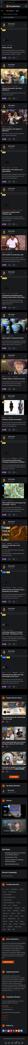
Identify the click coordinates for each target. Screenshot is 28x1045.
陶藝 (13, 929)
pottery (4, 918)
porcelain (17, 916)
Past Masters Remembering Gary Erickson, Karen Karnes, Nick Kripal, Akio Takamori (13, 297)
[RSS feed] (19, 1031)
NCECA (11, 916)
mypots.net (5, 916)
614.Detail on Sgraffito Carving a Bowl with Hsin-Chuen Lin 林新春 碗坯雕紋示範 (14, 769)
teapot (10, 924)
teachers (5, 924)
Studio (16, 921)
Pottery (9, 86)
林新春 (9, 929)
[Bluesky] (21, 1031)
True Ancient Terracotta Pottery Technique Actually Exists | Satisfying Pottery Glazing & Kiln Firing (13, 462)
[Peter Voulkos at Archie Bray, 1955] (14, 242)
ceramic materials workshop (8, 902)
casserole (21, 889)
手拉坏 (4, 929)
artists (7, 889)
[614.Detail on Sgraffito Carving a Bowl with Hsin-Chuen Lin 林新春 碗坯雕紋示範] (14, 758)
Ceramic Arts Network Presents (9, 897)
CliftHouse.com (5, 1017)
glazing (9, 910)
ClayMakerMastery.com (7, 1007)
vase (4, 926)
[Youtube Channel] (16, 1031)
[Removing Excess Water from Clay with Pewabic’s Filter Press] (14, 662)
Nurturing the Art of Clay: (11, 857)
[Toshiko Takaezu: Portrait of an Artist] (14, 366)
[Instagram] (8, 1031)
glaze (4, 910)
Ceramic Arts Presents (7, 899)
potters (22, 916)
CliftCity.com (5, 1019)
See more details (16, 990)
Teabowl (21, 921)
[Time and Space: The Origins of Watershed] (14, 116)
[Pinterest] (11, 1031)
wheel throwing (18, 926)
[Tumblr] (14, 1031)
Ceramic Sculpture (6, 587)
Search (24, 840)
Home (2, 10)
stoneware (5, 921)
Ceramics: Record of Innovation (12, 419)
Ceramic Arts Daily (12, 891)
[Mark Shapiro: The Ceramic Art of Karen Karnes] (14, 157)
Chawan (4, 905)
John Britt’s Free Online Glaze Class (12, 830)
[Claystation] (13, 6)
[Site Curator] (4, 25)
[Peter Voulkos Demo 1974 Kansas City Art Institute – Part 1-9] (14, 490)
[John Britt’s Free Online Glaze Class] (14, 826)
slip (18, 918)
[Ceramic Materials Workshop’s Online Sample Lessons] (14, 811)
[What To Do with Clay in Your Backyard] (14, 533)
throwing (15, 924)
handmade (22, 910)
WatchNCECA (10, 926)
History (4, 45)
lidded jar (13, 913)
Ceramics (18, 902)
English (23, 908)
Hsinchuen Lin (6, 913)
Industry (9, 672)
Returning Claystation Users (12, 864)
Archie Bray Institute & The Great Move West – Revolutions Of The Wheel (12, 633)
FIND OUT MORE (8, 962)
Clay (9, 905)
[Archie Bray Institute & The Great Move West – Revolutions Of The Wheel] (14, 620)
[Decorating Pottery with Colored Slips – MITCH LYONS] (14, 708)
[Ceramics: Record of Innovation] (14, 407)
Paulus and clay (7, 47)
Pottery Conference (12, 918)
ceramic (4, 891)
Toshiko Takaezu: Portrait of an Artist (13, 378)
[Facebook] (3, 1031)
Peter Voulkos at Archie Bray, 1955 (12, 254)
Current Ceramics (6, 210)
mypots (18, 913)
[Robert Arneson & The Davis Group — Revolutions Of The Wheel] (14, 577)
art (3, 889)
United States (22, 924)
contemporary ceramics (7, 908)
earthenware (17, 908)
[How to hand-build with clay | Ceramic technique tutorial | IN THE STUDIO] (14, 733)
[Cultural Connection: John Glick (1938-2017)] (14, 76)
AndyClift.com (5, 1015)
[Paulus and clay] (14, 35)
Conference (15, 905)
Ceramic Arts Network (7, 894)
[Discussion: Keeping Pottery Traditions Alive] (14, 200)
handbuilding (15, 910)
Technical (14, 458)
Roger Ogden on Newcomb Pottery (13, 338)
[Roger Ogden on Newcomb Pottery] (14, 326)
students (11, 921)
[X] (6, 1031)
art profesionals (14, 889)
